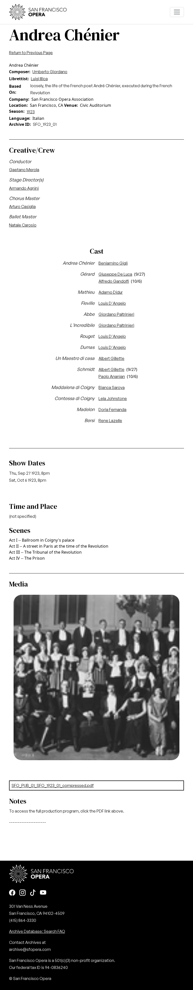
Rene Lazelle (110, 420)
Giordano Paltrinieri (116, 314)
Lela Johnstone (113, 398)
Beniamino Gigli (113, 263)
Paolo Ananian (112, 376)
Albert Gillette (111, 358)
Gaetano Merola (24, 169)
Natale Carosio (22, 225)
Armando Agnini (24, 188)
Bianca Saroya (112, 387)
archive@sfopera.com (30, 949)
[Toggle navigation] (177, 12)
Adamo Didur (111, 292)
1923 (31, 111)
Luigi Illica (39, 78)
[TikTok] (33, 893)
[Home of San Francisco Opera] (38, 11)
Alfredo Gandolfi (114, 281)
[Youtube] (43, 893)
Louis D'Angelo (112, 303)
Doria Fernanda (112, 409)
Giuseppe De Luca (115, 274)
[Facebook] (12, 893)
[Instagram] (22, 893)
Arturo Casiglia (22, 206)
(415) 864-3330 (22, 920)
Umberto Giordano (49, 71)
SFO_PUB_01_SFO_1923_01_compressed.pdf (53, 785)
